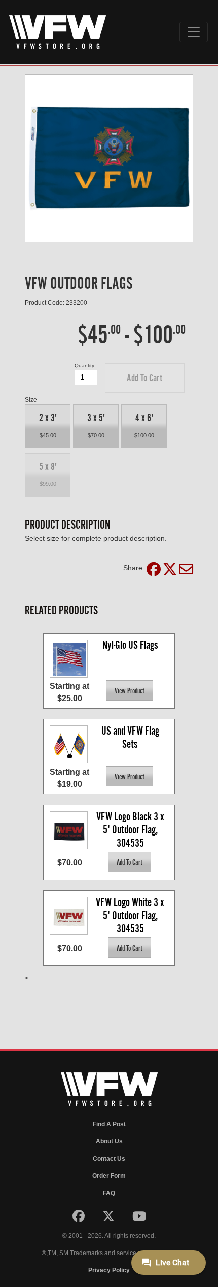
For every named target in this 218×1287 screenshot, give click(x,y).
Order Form (109, 1175)
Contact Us (109, 1158)
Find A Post (109, 1124)
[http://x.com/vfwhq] (109, 1218)
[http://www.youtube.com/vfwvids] (139, 1218)
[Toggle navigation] (193, 32)
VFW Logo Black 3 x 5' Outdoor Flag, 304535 (131, 829)
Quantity (84, 365)
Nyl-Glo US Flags (130, 645)
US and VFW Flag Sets (131, 737)
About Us (109, 1141)
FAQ (109, 1193)
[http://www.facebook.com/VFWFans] (79, 1218)
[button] (145, 378)
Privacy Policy (109, 1270)
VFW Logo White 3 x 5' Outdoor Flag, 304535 (131, 915)
